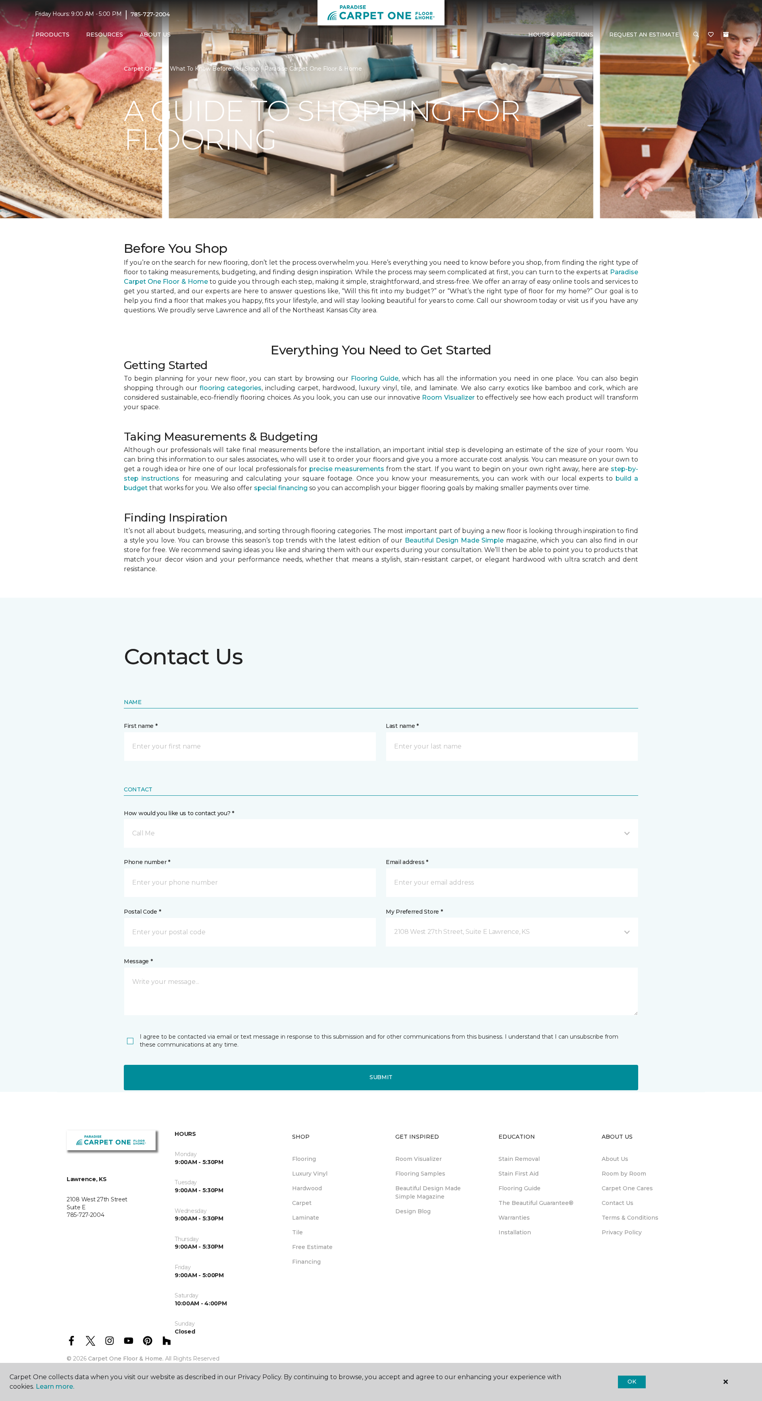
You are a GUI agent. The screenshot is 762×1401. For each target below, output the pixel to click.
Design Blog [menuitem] (413, 1211)
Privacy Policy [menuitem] (622, 1232)
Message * (138, 961)
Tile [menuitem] (297, 1232)
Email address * (407, 862)
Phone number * (147, 862)
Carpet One (140, 68)
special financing (281, 488)
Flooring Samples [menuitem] (420, 1173)
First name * (141, 726)
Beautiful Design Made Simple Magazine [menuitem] (428, 1192)
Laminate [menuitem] (305, 1217)
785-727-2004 (150, 14)
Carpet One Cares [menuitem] (627, 1188)
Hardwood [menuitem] (307, 1188)
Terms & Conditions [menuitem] (630, 1217)
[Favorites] (710, 35)
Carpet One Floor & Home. (126, 1358)
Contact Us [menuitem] (617, 1203)
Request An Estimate (644, 34)
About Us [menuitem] (615, 1158)
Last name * (402, 726)
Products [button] (52, 34)
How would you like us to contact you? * (179, 813)
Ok (631, 1381)
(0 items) (726, 34)
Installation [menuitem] (514, 1232)
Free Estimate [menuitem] (312, 1247)
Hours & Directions (560, 34)
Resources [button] (104, 34)
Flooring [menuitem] (304, 1158)
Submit (381, 1077)
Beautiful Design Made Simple (454, 540)
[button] (696, 35)
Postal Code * (142, 911)
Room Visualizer (448, 397)
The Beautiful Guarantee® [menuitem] (535, 1203)
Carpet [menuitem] (302, 1203)
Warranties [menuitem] (514, 1217)
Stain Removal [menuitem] (519, 1158)
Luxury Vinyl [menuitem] (309, 1173)
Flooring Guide (374, 378)
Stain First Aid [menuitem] (518, 1173)
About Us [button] (155, 34)
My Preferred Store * (414, 911)
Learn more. (55, 1386)
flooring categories (231, 388)
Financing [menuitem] (306, 1261)
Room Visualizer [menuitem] (418, 1158)
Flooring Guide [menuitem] (519, 1188)
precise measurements (346, 469)
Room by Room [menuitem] (624, 1173)
